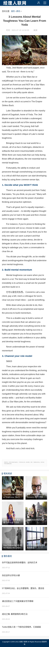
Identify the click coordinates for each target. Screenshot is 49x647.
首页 (13, 11)
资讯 (18, 11)
